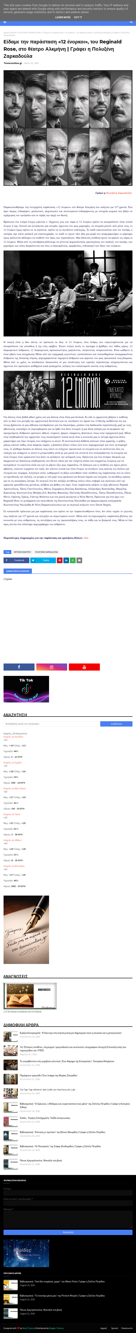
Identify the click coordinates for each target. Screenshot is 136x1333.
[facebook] (19, 667)
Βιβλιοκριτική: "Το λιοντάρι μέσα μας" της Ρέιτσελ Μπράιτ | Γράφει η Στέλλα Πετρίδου (62, 1295)
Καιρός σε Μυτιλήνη (14, 866)
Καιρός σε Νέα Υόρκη (15, 788)
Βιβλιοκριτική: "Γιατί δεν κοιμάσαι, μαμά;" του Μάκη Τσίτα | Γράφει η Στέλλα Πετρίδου (62, 1281)
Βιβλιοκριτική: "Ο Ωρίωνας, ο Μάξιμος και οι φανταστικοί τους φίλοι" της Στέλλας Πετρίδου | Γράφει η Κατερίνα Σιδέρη (75, 1105)
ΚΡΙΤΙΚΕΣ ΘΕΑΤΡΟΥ (22, 552)
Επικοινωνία (126, 1328)
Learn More (62, 17)
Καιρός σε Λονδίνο (13, 736)
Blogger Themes (56, 1328)
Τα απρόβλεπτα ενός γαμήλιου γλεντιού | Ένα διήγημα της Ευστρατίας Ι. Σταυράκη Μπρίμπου (67, 1061)
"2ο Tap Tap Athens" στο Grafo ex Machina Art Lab (47, 1089)
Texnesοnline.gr (13, 63)
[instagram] (51, 667)
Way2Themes (28, 1328)
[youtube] (84, 667)
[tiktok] (117, 667)
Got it (78, 17)
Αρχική (104, 1328)
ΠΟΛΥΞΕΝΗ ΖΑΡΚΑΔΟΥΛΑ (29, 32)
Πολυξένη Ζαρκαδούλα (119, 193)
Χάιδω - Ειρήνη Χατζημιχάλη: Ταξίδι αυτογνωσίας (45, 1118)
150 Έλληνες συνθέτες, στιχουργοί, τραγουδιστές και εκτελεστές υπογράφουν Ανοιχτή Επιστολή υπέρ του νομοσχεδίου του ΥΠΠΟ (73, 1049)
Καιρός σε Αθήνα (12, 840)
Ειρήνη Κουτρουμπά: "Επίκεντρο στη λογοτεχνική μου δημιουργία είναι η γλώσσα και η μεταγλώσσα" (71, 1032)
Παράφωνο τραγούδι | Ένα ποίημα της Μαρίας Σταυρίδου (48, 1075)
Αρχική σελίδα (10, 32)
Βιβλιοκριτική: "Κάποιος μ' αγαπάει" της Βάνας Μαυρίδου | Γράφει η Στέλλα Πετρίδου (62, 1132)
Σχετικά (114, 1328)
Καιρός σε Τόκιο (12, 814)
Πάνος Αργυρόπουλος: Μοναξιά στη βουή (41, 1160)
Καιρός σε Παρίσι (13, 762)
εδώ (86, 537)
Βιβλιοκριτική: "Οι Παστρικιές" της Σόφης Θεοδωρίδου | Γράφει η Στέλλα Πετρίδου (60, 1146)
